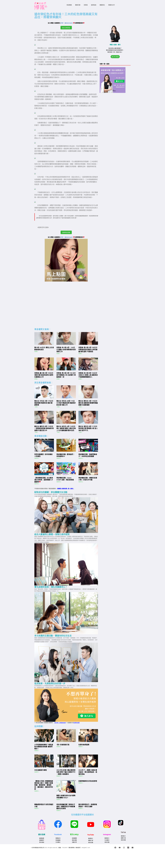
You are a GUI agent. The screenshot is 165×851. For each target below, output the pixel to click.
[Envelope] (132, 847)
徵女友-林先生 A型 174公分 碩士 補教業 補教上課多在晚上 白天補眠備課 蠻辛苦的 (66, 428)
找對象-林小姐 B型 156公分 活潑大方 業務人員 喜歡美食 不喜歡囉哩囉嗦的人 (88, 375)
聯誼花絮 (77, 5)
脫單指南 (93, 5)
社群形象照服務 (83, 745)
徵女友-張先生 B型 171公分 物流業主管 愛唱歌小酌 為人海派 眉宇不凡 (88, 428)
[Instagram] (124, 847)
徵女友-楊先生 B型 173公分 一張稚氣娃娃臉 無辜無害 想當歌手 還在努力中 (44, 428)
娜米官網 (41, 835)
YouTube (90, 835)
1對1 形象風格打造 (62, 745)
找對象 (86, 5)
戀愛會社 (102, 5)
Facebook (58, 834)
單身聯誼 (69, 5)
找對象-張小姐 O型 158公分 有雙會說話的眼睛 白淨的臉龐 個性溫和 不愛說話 (87, 349)
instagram (107, 834)
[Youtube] (119, 847)
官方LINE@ (74, 834)
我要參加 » (36, 458)
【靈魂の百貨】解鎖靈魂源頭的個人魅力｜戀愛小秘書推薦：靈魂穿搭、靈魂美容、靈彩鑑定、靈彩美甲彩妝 (43, 785)
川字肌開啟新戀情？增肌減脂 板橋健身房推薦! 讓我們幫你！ (43, 747)
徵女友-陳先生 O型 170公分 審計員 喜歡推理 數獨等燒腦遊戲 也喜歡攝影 (88, 403)
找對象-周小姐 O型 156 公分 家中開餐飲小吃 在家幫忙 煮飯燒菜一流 (66, 375)
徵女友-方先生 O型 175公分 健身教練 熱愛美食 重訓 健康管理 (43, 403)
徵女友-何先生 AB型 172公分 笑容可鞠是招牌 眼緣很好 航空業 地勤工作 (66, 403)
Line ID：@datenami (60, 722)
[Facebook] (115, 847)
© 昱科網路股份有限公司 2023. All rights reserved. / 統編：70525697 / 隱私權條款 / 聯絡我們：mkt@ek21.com (60, 847)
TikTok (123, 832)
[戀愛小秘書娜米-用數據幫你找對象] (128, 847)
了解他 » (36, 407)
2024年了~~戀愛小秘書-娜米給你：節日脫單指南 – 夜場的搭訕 (87, 772)
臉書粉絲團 (76, 722)
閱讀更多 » (36, 750)
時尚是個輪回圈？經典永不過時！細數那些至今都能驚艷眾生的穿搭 (65, 806)
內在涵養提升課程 (40, 770)
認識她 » (36, 351)
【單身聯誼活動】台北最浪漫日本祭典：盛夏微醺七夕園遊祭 (43, 480)
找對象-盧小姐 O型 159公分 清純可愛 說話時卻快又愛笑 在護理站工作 (43, 375)
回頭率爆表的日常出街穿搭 (87, 781)
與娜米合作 (111, 5)
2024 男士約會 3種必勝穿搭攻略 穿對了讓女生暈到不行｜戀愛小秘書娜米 (65, 772)
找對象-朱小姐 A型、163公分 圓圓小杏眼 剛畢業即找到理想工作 (66, 349)
